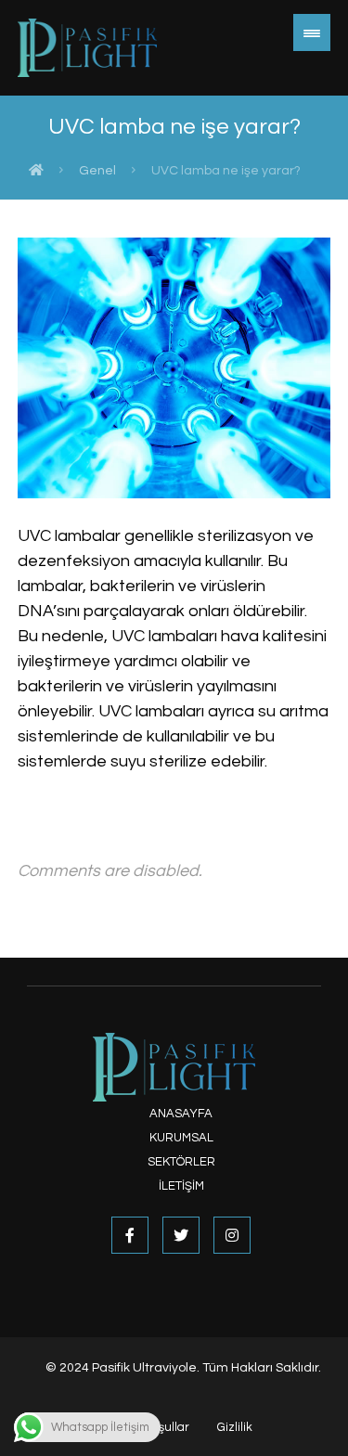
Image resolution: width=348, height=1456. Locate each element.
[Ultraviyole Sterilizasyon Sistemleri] (87, 48)
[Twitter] (181, 1235)
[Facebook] (129, 1235)
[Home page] (36, 170)
